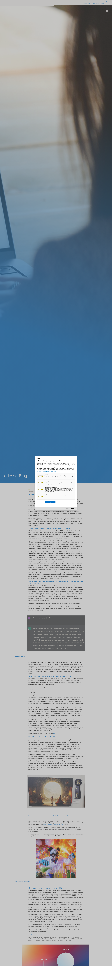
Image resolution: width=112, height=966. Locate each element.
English (38, 458)
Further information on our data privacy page (46, 471)
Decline (61, 502)
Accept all (50, 502)
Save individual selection (56, 504)
